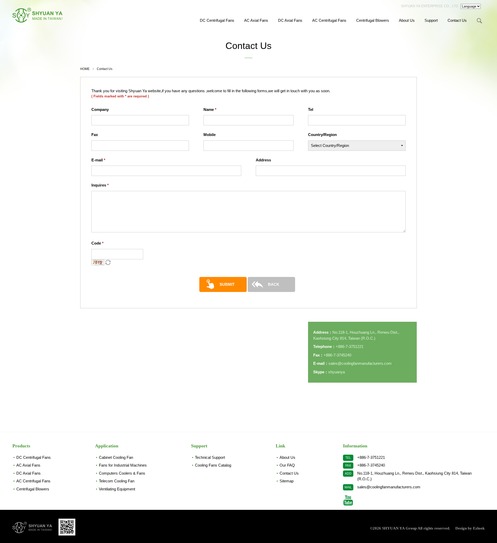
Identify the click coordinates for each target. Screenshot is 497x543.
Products (21, 445)
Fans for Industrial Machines (123, 465)
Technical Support (210, 457)
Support (431, 20)
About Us (407, 20)
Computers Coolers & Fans (122, 473)
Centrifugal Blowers (372, 20)
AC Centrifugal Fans (329, 20)
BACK (273, 284)
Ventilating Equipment (117, 489)
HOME (85, 69)
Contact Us (457, 20)
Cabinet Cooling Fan (116, 457)
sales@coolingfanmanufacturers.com (388, 487)
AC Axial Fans (256, 20)
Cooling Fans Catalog (213, 465)
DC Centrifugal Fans (217, 20)
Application (106, 445)
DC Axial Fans (290, 20)
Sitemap (287, 481)
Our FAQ (287, 465)
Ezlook (479, 528)
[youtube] (348, 500)
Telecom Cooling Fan (116, 481)
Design (461, 528)
